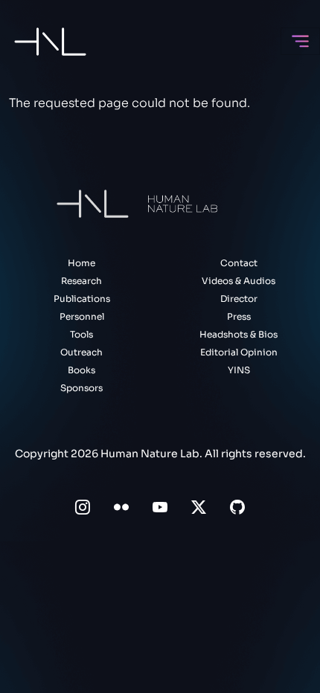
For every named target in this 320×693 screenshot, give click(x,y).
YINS (239, 369)
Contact (238, 262)
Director (238, 298)
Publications (82, 298)
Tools (81, 334)
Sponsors (81, 387)
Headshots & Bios (238, 334)
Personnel (82, 316)
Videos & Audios (238, 280)
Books (81, 369)
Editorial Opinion (239, 352)
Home (81, 262)
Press (239, 316)
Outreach (81, 352)
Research (81, 280)
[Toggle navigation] (300, 41)
